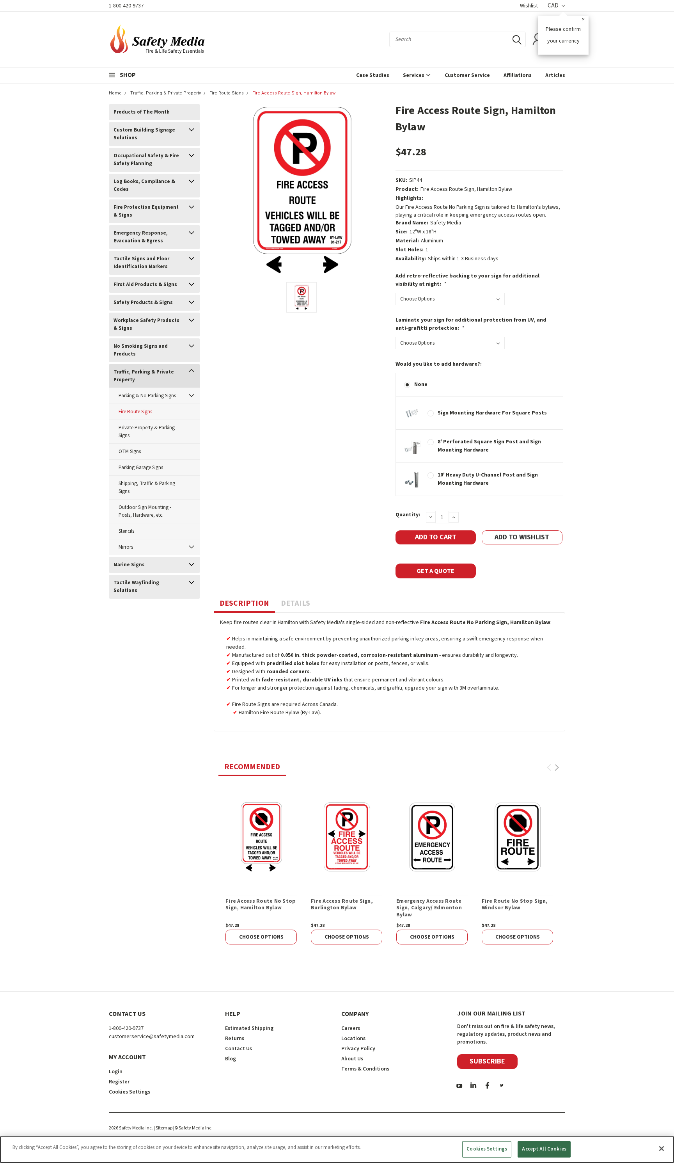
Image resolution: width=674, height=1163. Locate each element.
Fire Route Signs (226, 93)
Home (115, 93)
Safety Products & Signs (143, 302)
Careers (350, 1028)
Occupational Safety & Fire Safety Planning (146, 159)
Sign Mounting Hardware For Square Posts (492, 413)
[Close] (661, 1148)
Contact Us (238, 1049)
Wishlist (529, 6)
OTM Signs (130, 451)
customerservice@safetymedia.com (152, 1036)
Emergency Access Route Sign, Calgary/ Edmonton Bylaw (429, 908)
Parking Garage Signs (141, 467)
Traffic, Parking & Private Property (165, 93)
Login (115, 1072)
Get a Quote (435, 571)
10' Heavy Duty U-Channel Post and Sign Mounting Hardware (488, 479)
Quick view (261, 837)
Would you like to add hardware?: (439, 364)
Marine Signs (129, 564)
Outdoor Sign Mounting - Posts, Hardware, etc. (145, 511)
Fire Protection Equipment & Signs (146, 211)
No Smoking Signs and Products (141, 350)
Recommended (252, 766)
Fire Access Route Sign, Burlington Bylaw (342, 905)
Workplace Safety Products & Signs (146, 324)
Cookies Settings (486, 1148)
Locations (353, 1038)
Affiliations (518, 75)
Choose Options (261, 937)
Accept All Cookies (544, 1148)
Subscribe (487, 1061)
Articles (555, 75)
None (420, 384)
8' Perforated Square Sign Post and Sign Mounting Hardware (489, 446)
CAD (554, 6)
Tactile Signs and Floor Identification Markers (141, 262)
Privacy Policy (358, 1049)
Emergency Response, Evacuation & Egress (141, 236)
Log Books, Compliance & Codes (144, 185)
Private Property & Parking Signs (147, 431)
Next (556, 767)
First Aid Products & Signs (145, 284)
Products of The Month (142, 112)
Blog (230, 1059)
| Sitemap (163, 1128)
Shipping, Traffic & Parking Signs (147, 487)
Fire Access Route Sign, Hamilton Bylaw (293, 93)
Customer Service (467, 75)
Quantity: (408, 515)
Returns (234, 1038)
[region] (337, 1149)
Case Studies (372, 75)
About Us (352, 1059)
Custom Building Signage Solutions (144, 133)
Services (414, 75)
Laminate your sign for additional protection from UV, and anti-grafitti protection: (471, 324)
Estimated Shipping (249, 1028)
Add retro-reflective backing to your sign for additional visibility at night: (467, 280)
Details (295, 603)
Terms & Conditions (365, 1069)
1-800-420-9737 (126, 6)
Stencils (126, 531)
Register (119, 1082)
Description (244, 603)
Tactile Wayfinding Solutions (136, 586)
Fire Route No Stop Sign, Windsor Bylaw (515, 905)
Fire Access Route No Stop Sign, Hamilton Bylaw (260, 905)
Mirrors (126, 547)
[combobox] (457, 39)
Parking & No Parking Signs (147, 395)
